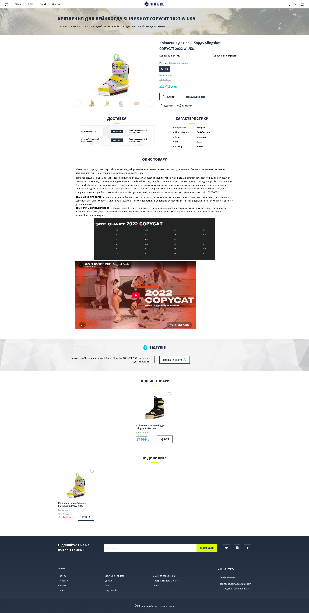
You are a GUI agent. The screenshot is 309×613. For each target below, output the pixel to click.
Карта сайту (111, 590)
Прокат (56, 4)
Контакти (63, 580)
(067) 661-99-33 (227, 577)
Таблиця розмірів (178, 62)
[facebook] (247, 548)
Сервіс (43, 4)
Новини (62, 585)
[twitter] (226, 548)
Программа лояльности (165, 580)
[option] (113, 75)
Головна (62, 26)
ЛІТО (30, 4)
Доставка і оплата (114, 575)
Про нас (62, 575)
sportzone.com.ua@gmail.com (235, 583)
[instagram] (237, 548)
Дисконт (109, 580)
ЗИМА (18, 4)
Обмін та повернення (164, 575)
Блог (107, 585)
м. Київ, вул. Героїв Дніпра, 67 (235, 588)
